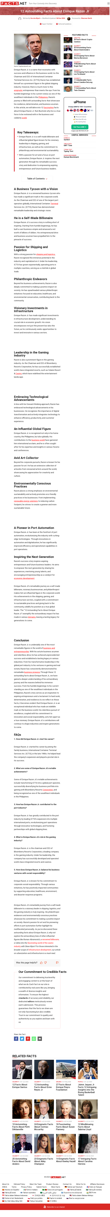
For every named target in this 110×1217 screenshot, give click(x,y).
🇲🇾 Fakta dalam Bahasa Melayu (81, 1195)
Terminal (54, 203)
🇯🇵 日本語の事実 (38, 1195)
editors (31, 1001)
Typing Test (68, 151)
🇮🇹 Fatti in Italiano (31, 1190)
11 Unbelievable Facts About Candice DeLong (83, 81)
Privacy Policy (26, 1187)
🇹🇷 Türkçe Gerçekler (35, 1201)
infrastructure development (40, 950)
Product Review (52, 1184)
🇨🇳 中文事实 (52, 1201)
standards (23, 998)
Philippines (43, 97)
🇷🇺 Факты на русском (75, 1198)
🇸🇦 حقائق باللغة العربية (48, 1193)
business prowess (32, 672)
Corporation (48, 790)
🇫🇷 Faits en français (94, 1187)
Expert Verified (47, 24)
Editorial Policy (19, 1184)
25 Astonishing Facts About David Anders (82, 49)
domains (32, 617)
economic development (24, 578)
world (24, 118)
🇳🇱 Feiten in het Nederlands (12, 1198)
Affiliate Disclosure (97, 1184)
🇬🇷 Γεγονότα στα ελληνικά (71, 1193)
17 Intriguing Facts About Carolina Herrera (87, 1161)
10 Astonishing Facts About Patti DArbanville (21, 1127)
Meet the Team (36, 1184)
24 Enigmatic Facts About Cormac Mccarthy (43, 1127)
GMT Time (68, 145)
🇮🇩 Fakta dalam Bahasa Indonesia (14, 1195)
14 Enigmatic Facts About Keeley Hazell (66, 1160)
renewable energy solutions (26, 501)
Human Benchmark (71, 157)
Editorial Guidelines (64, 24)
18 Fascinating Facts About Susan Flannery (65, 1127)
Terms (14, 1187)
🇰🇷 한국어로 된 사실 (57, 1195)
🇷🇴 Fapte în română (54, 1198)
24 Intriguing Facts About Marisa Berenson (84, 57)
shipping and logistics (45, 254)
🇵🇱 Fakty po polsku (35, 1198)
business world (38, 440)
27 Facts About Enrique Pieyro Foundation (63, 1087)
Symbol (67, 140)
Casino (19, 373)
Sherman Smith (86, 18)
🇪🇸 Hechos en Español (10, 1190)
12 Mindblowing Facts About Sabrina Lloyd (85, 1127)
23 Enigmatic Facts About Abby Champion (43, 1161)
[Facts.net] (14, 3)
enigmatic (18, 90)
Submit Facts (41, 1187)
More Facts (55, 1187)
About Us (5, 1184)
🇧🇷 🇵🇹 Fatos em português (52, 1190)
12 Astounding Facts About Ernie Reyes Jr (43, 1087)
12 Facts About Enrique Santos (19, 1085)
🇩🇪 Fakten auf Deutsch (73, 1187)
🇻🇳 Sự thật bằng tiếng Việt (12, 1201)
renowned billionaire (50, 939)
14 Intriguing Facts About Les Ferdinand (84, 73)
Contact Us (67, 1184)
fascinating (48, 107)
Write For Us (81, 1184)
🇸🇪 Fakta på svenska (94, 1190)
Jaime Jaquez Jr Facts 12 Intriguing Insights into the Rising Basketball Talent (87, 1089)
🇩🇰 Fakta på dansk (74, 1190)
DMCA (4, 1187)
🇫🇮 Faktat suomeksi (28, 1193)
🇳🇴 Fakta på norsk (9, 1193)
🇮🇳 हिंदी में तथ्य (91, 1193)
